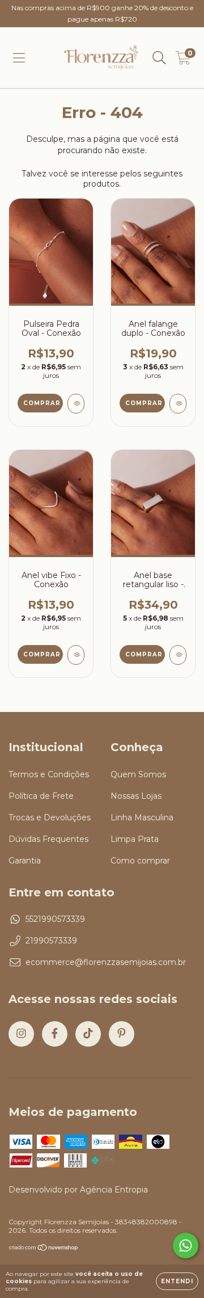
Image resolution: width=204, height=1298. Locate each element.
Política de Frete (41, 796)
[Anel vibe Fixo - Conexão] (75, 655)
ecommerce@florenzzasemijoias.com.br (106, 962)
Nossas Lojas (136, 796)
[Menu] (18, 58)
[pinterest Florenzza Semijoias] (121, 1034)
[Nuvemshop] (43, 1249)
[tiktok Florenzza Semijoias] (88, 1034)
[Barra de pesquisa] (159, 58)
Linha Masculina (141, 817)
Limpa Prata (134, 839)
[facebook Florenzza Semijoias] (54, 1034)
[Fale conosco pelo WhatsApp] (185, 1245)
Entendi (177, 1281)
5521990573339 (55, 919)
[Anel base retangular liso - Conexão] (177, 655)
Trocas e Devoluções (49, 817)
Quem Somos (138, 774)
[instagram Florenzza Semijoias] (21, 1034)
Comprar (144, 654)
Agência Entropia (114, 1190)
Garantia (24, 861)
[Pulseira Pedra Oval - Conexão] (75, 404)
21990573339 (51, 940)
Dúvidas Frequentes (48, 839)
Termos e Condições (48, 774)
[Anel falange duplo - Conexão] (177, 404)
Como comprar (140, 861)
